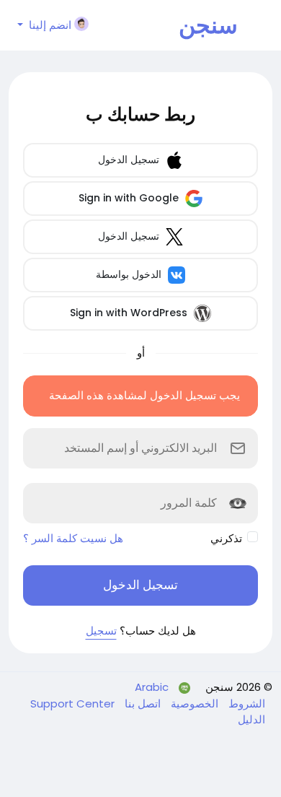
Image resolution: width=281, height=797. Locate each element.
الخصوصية (193, 703)
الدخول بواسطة (130, 274)
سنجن (208, 25)
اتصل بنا (141, 703)
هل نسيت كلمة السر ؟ (73, 538)
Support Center (72, 703)
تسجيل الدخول (130, 159)
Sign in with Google (130, 198)
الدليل (251, 719)
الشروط (245, 703)
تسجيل (101, 630)
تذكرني (226, 538)
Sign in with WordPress (130, 312)
